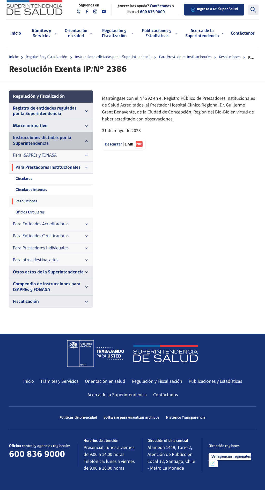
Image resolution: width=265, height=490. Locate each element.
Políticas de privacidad (78, 418)
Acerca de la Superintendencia (117, 395)
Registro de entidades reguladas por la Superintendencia (45, 111)
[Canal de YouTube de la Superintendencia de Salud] (104, 11)
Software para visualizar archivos (131, 418)
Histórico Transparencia (185, 418)
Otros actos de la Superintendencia (48, 272)
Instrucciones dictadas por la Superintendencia (113, 57)
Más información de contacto (38, 463)
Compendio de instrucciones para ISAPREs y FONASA (46, 287)
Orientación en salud (105, 381)
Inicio (15, 33)
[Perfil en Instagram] (95, 11)
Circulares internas (31, 190)
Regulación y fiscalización (46, 57)
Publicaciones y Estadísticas (215, 381)
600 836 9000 (152, 12)
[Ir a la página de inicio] (34, 8)
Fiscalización (26, 302)
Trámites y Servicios (59, 381)
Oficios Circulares (30, 213)
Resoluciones (229, 57)
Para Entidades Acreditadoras (41, 224)
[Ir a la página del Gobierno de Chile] (95, 353)
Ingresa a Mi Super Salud (217, 9)
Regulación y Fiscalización (157, 381)
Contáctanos (243, 33)
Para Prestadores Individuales (41, 248)
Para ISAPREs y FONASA (35, 155)
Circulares (24, 179)
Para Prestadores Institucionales (185, 57)
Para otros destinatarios (35, 260)
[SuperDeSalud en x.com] (78, 11)
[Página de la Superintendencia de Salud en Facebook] (87, 11)
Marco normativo (30, 126)
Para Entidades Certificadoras (41, 236)
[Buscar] (253, 10)
